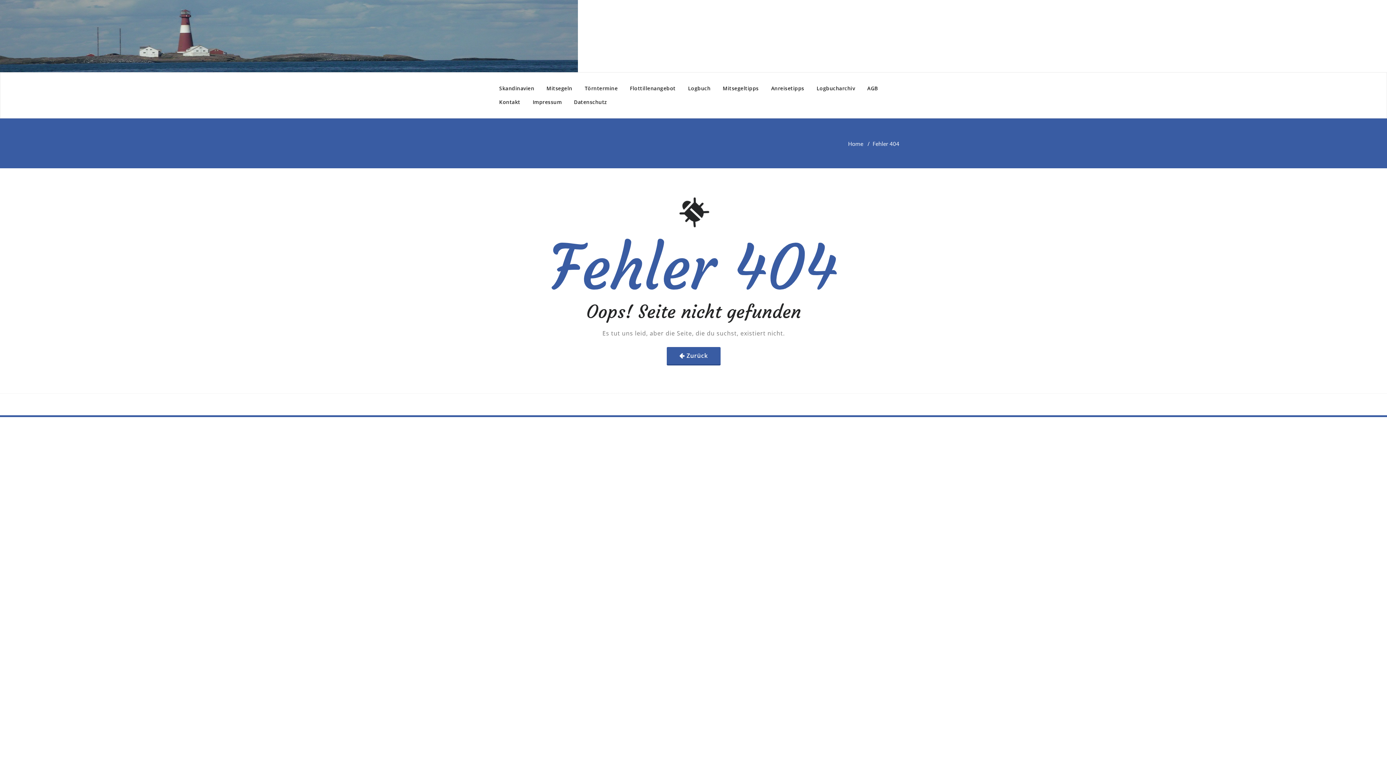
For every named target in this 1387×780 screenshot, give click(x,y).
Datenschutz (590, 102)
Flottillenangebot (653, 88)
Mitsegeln (559, 88)
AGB (872, 88)
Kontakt (509, 102)
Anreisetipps (787, 88)
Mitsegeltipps (741, 88)
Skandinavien (516, 88)
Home (855, 143)
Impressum (547, 102)
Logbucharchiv (836, 88)
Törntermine (601, 88)
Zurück (697, 356)
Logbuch (699, 88)
